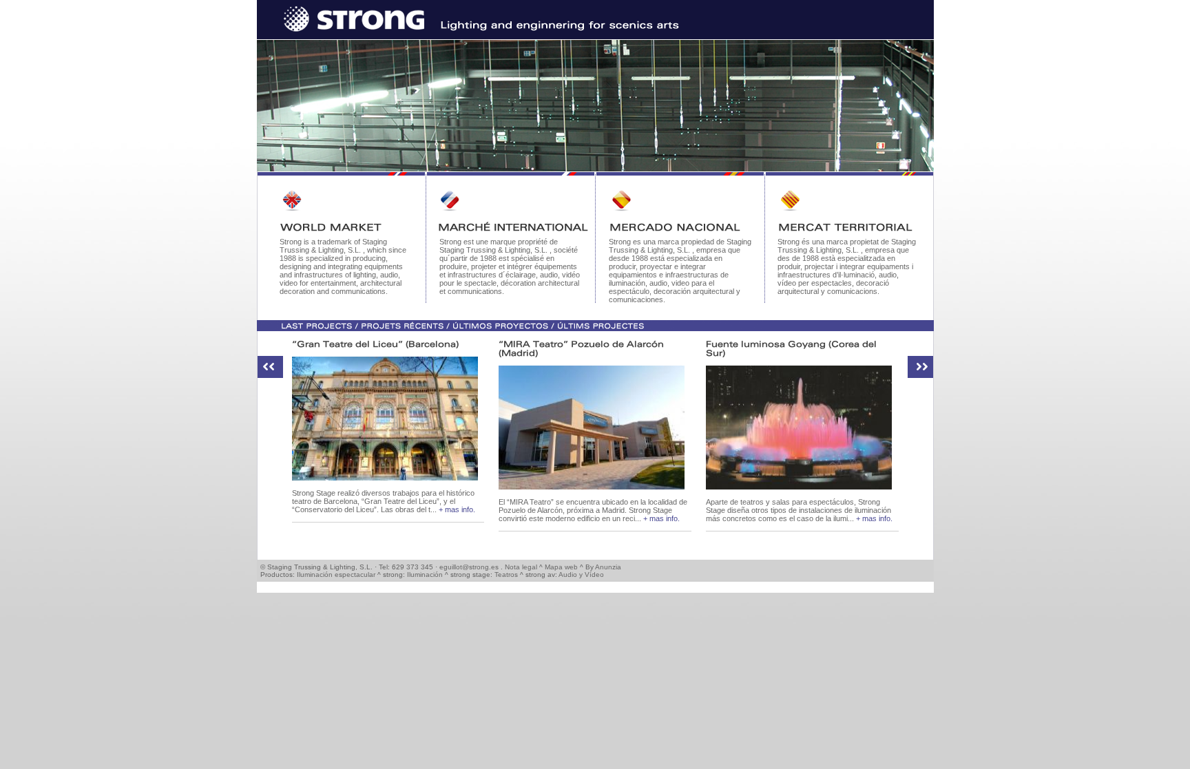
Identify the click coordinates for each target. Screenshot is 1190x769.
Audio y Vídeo (581, 574)
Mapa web (561, 567)
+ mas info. (457, 509)
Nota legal (521, 567)
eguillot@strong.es (469, 567)
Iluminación (425, 574)
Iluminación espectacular (336, 574)
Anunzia (608, 567)
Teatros (506, 574)
